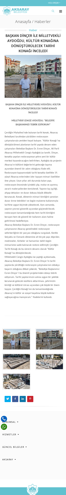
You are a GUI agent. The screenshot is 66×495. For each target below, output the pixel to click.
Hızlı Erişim (53, 3)
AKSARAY (8, 459)
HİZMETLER (9, 434)
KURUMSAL (9, 421)
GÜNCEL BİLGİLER (13, 446)
